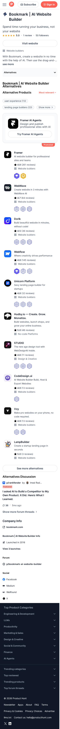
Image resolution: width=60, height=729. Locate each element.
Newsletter (9, 704)
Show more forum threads (18, 511)
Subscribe (30, 4)
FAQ (37, 704)
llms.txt (7, 717)
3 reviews (27, 454)
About (29, 704)
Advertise (50, 711)
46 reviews (28, 330)
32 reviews (28, 293)
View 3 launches (11, 548)
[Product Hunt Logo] (11, 4)
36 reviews (28, 230)
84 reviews (28, 197)
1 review (27, 35)
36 (6, 505)
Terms (44, 704)
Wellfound (11, 592)
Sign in (51, 4)
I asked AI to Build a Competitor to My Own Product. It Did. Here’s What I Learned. (26, 495)
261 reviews (28, 164)
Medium (10, 585)
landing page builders (18, 107)
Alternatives (10, 72)
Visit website (30, 43)
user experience (15, 101)
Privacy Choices (33, 711)
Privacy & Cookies (13, 711)
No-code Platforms (28, 334)
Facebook (11, 579)
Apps (20, 704)
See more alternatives (30, 468)
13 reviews (27, 388)
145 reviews (28, 260)
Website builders (15, 50)
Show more (44, 107)
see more (8, 64)
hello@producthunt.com (39, 717)
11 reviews (27, 355)
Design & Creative (27, 358)
